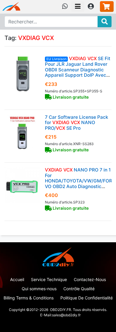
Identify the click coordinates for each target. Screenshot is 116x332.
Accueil (17, 279)
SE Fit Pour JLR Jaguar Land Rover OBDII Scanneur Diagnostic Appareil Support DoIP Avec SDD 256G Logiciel (77, 70)
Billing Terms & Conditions (29, 297)
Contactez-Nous (90, 279)
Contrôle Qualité (79, 288)
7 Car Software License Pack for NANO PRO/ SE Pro (76, 122)
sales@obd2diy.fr (66, 315)
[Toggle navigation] (77, 6)
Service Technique (49, 279)
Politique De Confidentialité (86, 297)
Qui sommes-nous (39, 288)
